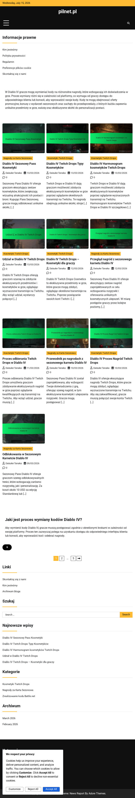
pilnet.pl (67, 11)
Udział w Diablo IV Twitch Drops (23, 259)
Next (79, 558)
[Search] (128, 23)
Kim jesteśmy (9, 49)
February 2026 (10, 724)
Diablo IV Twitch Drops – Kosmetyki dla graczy (28, 662)
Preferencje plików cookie (16, 68)
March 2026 (8, 718)
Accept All (51, 789)
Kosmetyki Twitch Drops (60, 158)
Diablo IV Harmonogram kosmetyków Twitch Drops (30, 650)
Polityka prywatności (13, 55)
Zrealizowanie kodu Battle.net (18, 696)
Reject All (33, 789)
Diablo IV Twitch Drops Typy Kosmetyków (25, 644)
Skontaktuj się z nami (14, 74)
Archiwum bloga (11, 591)
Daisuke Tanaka (14, 173)
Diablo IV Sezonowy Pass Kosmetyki (22, 637)
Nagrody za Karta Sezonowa (18, 158)
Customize (15, 789)
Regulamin (8, 62)
